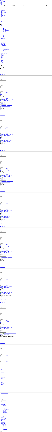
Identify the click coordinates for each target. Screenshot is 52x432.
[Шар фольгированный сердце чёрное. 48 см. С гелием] (6, 257)
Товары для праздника (3, 45)
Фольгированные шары (3, 376)
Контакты (2, 13)
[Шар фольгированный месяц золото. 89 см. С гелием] (6, 210)
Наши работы (2, 372)
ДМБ (1, 61)
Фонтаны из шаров (3, 40)
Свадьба (2, 57)
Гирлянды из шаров (3, 44)
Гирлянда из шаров (3, 377)
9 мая (2, 62)
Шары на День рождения (4, 53)
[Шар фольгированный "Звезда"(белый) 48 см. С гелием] (6, 140)
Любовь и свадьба (4, 407)
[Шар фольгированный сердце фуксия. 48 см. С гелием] (6, 286)
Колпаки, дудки (4, 47)
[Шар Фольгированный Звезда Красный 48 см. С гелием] (6, 93)
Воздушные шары (3, 10)
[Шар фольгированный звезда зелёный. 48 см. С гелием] (6, 169)
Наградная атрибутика (5, 50)
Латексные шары (3, 375)
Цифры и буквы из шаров (4, 421)
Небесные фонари (4, 427)
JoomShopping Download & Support (3, 366)
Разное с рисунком (4, 29)
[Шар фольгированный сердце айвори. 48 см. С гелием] (6, 245)
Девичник (2, 22)
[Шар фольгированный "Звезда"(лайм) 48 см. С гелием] (6, 163)
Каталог (2, 11)
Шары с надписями (3, 43)
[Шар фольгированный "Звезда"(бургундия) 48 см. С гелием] (6, 99)
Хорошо (1, 431)
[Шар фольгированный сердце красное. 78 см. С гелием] (6, 327)
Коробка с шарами (3, 420)
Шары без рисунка (4, 26)
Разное (3, 36)
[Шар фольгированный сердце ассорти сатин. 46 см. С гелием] (9, 333)
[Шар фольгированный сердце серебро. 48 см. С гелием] (6, 251)
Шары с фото (2, 23)
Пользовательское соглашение (4, 393)
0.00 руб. (1, 4)
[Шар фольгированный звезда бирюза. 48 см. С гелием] (6, 175)
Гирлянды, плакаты (5, 46)
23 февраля (2, 59)
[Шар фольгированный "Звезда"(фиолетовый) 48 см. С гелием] (6, 134)
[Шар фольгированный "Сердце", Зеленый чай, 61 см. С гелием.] (7, 356)
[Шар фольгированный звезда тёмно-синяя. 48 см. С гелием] (6, 181)
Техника (3, 35)
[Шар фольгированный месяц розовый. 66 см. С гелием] (6, 216)
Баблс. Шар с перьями (3, 42)
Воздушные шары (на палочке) (6, 30)
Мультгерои (2, 56)
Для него (2, 58)
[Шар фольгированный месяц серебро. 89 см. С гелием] (6, 204)
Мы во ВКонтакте (2, 0)
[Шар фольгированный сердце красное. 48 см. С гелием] (6, 292)
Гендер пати (2, 21)
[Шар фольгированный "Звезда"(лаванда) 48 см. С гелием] (6, 128)
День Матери (2, 383)
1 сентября (2, 54)
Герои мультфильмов (5, 33)
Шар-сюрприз (2, 378)
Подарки (2, 428)
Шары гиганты (4, 31)
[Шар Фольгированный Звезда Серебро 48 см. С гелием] (6, 87)
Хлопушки (4, 48)
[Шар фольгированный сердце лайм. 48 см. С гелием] (5, 321)
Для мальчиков (4, 39)
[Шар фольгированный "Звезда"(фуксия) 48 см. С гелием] (6, 105)
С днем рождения (4, 32)
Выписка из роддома (5, 27)
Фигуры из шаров (3, 38)
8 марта (2, 60)
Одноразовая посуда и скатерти (6, 49)
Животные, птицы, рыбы (5, 413)
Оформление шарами (3, 12)
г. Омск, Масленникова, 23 (3, 1)
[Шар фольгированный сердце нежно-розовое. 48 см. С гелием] (7, 280)
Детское (3, 28)
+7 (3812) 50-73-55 (50, 9)
